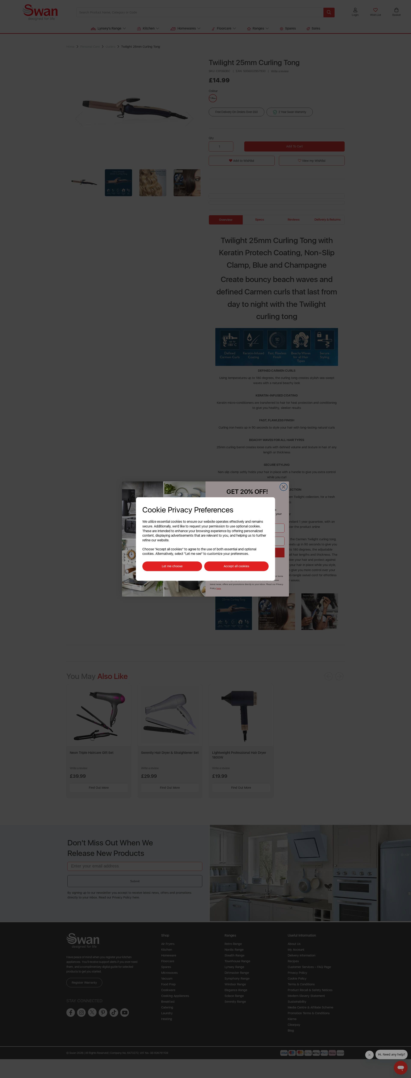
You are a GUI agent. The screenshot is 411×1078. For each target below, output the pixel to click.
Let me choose (172, 566)
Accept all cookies (236, 566)
